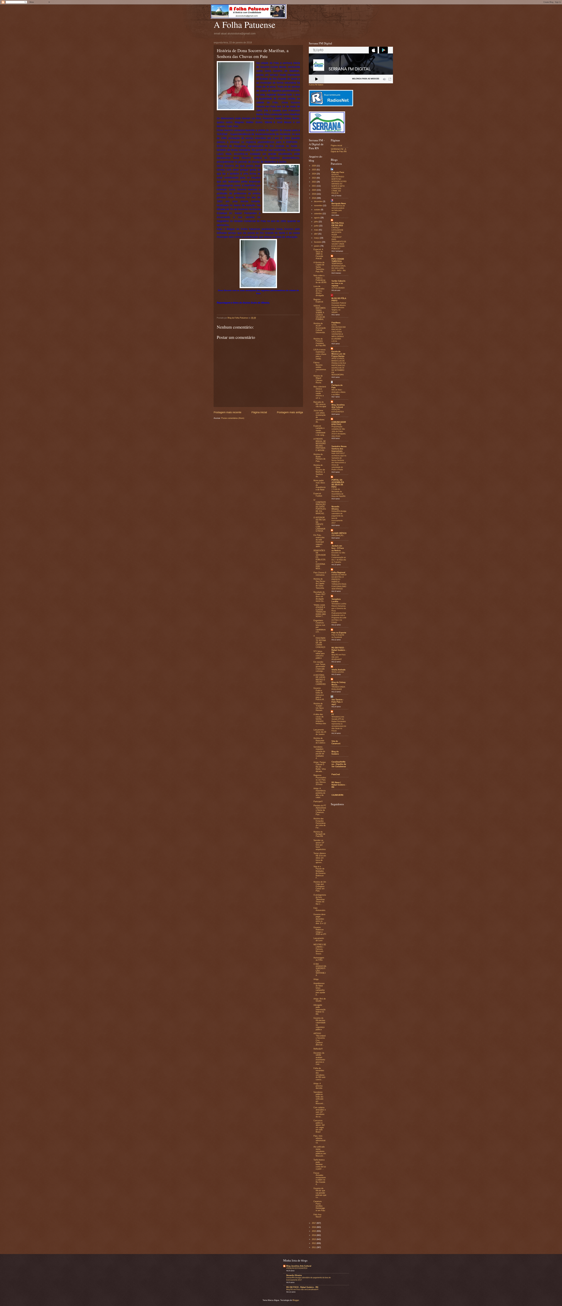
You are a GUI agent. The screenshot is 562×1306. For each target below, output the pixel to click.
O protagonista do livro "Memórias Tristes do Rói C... (319, 899)
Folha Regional (338, 572)
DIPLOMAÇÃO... (338, 535)
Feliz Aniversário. (319, 909)
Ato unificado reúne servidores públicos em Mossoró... (319, 1151)
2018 (314, 198)
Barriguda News (338, 203)
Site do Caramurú (335, 742)
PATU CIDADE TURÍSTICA (337, 260)
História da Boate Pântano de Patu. (319, 457)
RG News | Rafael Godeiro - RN (338, 784)
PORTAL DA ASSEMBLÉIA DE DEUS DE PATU (337, 483)
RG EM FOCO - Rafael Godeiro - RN (338, 650)
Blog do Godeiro (335, 752)
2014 (314, 1235)
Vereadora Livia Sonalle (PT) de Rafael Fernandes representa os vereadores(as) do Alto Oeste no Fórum (338, 724)
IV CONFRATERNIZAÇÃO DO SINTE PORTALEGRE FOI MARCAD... (319, 507)
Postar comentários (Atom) (232, 418)
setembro (318, 213)
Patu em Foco (337, 172)
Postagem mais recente (227, 412)
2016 (314, 1227)
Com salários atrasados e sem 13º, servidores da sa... (319, 1112)
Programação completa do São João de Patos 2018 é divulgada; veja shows (338, 431)
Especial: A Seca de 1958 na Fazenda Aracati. (318, 254)
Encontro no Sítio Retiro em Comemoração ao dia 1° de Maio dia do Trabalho (338, 557)
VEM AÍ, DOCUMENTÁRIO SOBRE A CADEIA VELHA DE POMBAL (319, 313)
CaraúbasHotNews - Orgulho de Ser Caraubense (338, 764)
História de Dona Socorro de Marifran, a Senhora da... (319, 471)
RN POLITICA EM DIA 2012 (337, 224)
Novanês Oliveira (335, 507)
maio (316, 230)
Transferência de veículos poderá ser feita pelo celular (338, 209)
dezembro (318, 201)
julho (316, 222)
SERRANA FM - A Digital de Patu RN (338, 150)
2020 (314, 190)
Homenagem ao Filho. (318, 959)
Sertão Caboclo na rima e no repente (338, 283)
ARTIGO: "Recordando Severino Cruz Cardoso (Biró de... (319, 1039)
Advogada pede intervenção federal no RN (319, 1009)
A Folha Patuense (244, 24)
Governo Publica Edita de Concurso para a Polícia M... (319, 694)
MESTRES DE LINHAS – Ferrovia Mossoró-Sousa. (319, 949)
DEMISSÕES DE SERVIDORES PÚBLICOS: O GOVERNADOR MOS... (319, 559)
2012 (314, 1243)
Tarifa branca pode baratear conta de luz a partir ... (319, 1164)
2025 (314, 170)
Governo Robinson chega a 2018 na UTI (319, 930)
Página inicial (259, 412)
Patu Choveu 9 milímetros (319, 574)
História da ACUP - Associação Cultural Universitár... (319, 329)
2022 (314, 182)
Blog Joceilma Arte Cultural (338, 406)
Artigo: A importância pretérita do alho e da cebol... (319, 793)
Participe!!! (318, 801)
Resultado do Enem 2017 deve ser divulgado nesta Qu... (319, 596)
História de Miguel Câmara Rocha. (318, 379)
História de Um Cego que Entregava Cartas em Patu (319, 886)
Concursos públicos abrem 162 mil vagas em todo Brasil (319, 1126)
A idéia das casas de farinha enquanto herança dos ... (319, 720)
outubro (317, 210)
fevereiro (318, 242)
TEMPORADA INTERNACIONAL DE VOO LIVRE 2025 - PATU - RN (338, 267)
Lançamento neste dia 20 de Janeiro (319, 732)
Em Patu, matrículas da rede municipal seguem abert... (319, 540)
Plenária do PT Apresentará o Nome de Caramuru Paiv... (319, 810)
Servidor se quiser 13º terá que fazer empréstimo (319, 844)
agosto (317, 218)
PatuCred (335, 774)
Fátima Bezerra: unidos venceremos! (319, 367)
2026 (314, 166)
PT (332, 714)
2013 (314, 1239)
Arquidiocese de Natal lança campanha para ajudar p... (319, 989)
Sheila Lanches (337, 672)
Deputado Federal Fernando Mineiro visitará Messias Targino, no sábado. (338, 307)
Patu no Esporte (338, 633)
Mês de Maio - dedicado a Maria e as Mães (338, 392)
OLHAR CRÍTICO (338, 533)
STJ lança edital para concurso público (318, 654)
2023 (314, 178)
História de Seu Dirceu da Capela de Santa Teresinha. (319, 583)
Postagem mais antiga (290, 412)
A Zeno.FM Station (316, 85)
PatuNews (335, 323)
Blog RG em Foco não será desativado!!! (302, 1289)
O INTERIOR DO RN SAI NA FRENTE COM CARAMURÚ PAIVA (319, 524)
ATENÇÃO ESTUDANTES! (337, 410)
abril (316, 234)
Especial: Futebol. (318, 494)
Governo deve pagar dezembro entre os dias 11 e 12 (319, 919)
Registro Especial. (318, 300)
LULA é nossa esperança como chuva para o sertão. (319, 354)
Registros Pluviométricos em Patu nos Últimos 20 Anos (319, 779)
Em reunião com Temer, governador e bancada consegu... (319, 666)
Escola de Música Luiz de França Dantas (338, 353)
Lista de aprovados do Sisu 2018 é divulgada (318, 291)
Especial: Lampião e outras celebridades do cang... (319, 430)
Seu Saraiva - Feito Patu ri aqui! (337, 701)
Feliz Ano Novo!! (317, 1215)
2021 (314, 186)
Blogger (296, 1300)
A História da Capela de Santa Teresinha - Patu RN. (319, 267)
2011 (314, 1247)
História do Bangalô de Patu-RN (319, 834)
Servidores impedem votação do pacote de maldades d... (319, 752)
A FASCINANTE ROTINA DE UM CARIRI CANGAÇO (319, 641)
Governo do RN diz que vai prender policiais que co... (319, 1193)
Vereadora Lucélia (336, 600)
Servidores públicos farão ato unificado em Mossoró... (319, 1098)
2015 (314, 1231)
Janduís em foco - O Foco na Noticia (337, 548)
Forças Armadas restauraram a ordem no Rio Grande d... (319, 1178)
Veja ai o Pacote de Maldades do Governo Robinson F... (319, 872)
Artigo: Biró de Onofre (319, 1000)
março (317, 238)
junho (316, 226)
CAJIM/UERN (337, 795)
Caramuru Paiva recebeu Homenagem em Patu (319, 1206)
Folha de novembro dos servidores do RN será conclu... (319, 1074)
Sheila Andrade (338, 670)
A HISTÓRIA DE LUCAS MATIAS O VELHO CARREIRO (319, 679)
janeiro (317, 246)
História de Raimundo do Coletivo (319, 740)
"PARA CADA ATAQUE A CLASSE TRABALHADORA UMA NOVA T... (319, 610)
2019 (314, 194)
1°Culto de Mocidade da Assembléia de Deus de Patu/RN (338, 492)
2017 (314, 1223)
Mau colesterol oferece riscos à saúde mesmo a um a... (319, 392)
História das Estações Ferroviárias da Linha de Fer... (319, 823)
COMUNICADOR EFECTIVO (338, 423)
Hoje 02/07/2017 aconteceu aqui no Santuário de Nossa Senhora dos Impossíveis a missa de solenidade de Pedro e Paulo (338, 461)
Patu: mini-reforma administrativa (319, 1139)
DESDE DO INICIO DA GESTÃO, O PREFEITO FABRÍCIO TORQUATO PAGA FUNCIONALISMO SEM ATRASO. (338, 582)
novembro (318, 205)
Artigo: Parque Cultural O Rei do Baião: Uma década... (319, 766)
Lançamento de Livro (318, 939)
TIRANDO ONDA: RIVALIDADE (338, 688)
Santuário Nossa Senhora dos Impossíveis (338, 448)
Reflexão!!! (318, 1049)
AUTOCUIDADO (338, 288)
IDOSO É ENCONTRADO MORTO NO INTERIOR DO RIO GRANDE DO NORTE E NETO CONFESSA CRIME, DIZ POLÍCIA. (338, 184)
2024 (314, 174)
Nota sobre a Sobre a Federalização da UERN (319, 278)
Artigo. (316, 979)
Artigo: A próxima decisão (317, 1085)
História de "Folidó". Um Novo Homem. (318, 706)
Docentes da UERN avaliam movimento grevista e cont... (319, 1058)
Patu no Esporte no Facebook (337, 636)
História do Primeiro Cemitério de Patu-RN (319, 342)
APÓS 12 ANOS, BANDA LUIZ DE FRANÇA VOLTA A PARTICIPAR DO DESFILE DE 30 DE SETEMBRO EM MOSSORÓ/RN (338, 366)
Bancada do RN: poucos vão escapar (319, 404)
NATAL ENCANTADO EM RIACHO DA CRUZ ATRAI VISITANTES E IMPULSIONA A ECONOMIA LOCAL (338, 333)
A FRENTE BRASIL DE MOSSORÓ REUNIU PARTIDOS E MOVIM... (319, 444)
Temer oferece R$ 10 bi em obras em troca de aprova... (319, 857)
